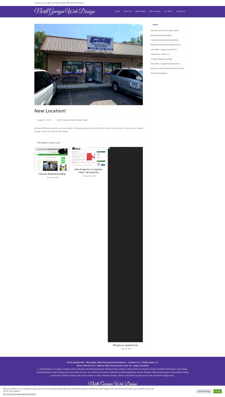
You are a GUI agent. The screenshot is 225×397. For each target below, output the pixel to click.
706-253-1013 (73, 2)
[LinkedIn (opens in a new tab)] (185, 3)
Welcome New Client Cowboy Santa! (165, 30)
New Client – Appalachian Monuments (165, 63)
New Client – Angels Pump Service (164, 49)
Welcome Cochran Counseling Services (165, 44)
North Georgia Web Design (64, 11)
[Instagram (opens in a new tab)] (181, 3)
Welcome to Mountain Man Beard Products (167, 68)
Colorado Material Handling (51, 173)
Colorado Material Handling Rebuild (164, 40)
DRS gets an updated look (125, 345)
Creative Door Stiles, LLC (160, 54)
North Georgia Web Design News (72, 120)
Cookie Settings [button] (204, 391)
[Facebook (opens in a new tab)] (177, 3)
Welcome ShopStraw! (159, 73)
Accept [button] (217, 391)
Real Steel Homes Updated (161, 35)
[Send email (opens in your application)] (189, 3)
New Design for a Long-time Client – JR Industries (88, 171)
